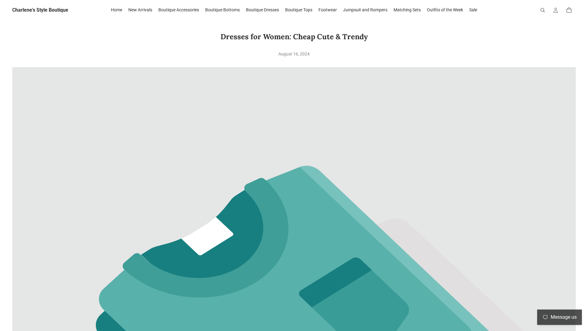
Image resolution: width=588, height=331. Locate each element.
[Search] (542, 10)
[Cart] (569, 10)
